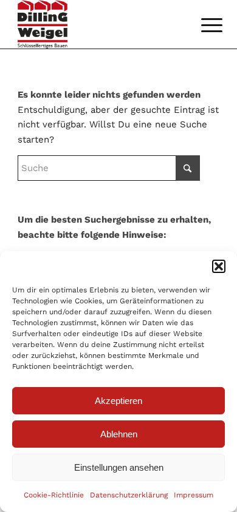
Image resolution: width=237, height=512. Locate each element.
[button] (219, 266)
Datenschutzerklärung (129, 495)
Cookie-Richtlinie (54, 495)
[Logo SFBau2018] (98, 24)
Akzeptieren (118, 401)
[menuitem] (202, 25)
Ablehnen (118, 434)
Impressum (193, 495)
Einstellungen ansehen (118, 467)
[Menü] (202, 25)
